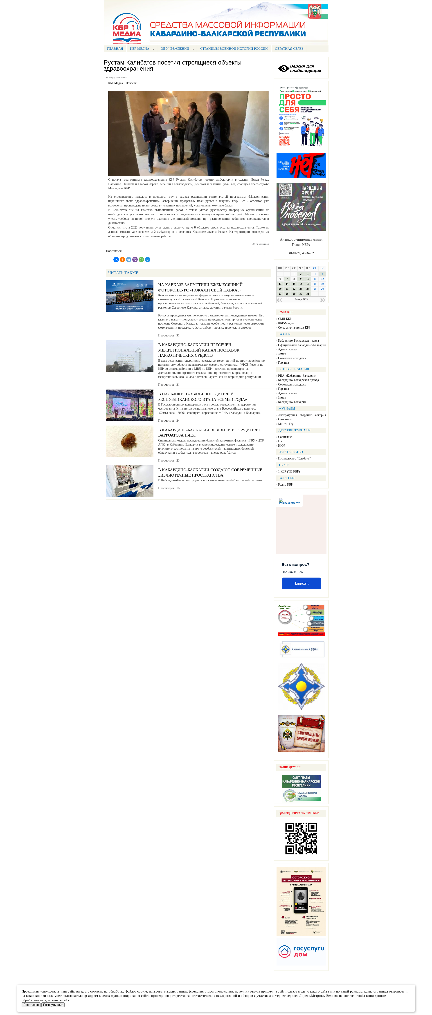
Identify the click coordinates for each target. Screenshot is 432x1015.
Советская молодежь (292, 358)
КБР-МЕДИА (137, 49)
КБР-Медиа (286, 323)
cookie (142, 991)
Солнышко (285, 437)
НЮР (281, 445)
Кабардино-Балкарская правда (298, 340)
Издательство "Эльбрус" (294, 458)
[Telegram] (128, 259)
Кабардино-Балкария (292, 402)
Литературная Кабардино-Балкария (302, 415)
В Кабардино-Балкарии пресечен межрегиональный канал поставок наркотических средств (198, 350)
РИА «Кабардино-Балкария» (297, 375)
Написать (301, 583)
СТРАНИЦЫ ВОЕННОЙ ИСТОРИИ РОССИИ (234, 48)
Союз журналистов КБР (294, 327)
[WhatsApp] (141, 259)
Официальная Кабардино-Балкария (302, 345)
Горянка (283, 362)
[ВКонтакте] (116, 259)
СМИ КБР (285, 318)
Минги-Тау (285, 424)
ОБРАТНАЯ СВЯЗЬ (289, 48)
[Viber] (135, 259)
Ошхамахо (285, 419)
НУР (281, 441)
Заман (282, 354)
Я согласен (31, 1004)
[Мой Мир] (147, 259)
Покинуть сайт (53, 1004)
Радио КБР (285, 484)
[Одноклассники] (122, 259)
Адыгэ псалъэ (287, 349)
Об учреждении (173, 49)
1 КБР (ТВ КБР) (289, 471)
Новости (131, 83)
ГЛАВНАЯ (115, 48)
